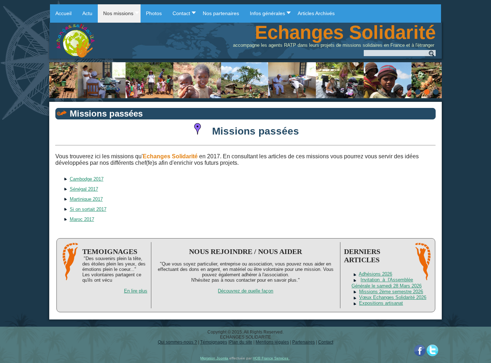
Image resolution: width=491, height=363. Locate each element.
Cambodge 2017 (87, 179)
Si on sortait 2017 (88, 209)
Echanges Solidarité (345, 32)
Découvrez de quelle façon (245, 291)
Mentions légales (272, 342)
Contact (325, 342)
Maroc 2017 (82, 219)
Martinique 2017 (86, 199)
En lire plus (135, 291)
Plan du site (240, 342)
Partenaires (303, 342)
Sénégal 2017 (84, 189)
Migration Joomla (214, 358)
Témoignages (213, 342)
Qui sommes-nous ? (177, 342)
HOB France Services (271, 358)
